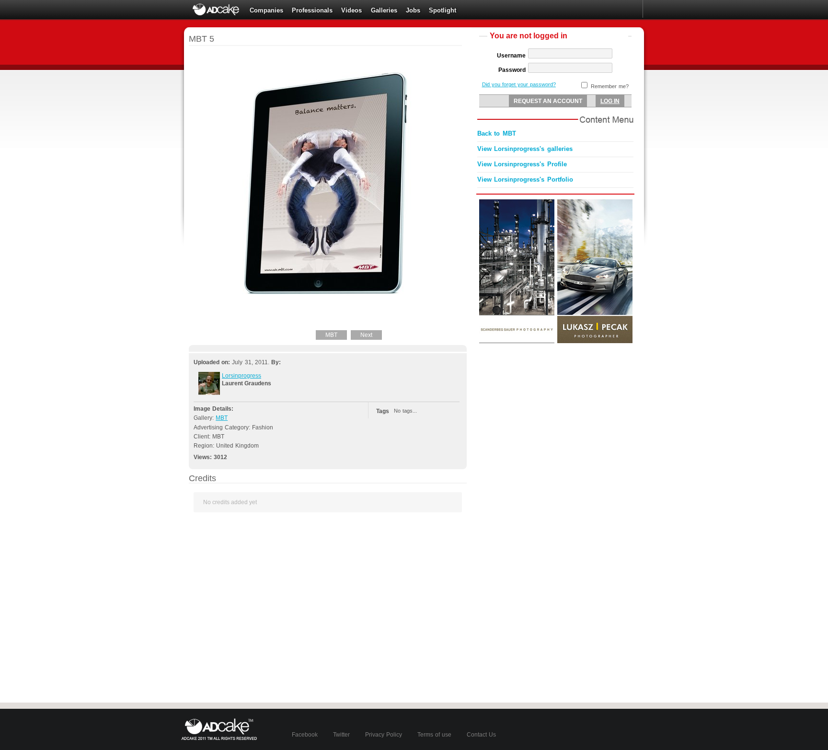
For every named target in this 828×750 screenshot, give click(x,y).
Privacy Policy (383, 734)
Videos (351, 10)
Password (512, 70)
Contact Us (481, 734)
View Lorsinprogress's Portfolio (525, 179)
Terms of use (434, 734)
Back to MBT (496, 133)
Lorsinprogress (241, 375)
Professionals (312, 10)
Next (366, 335)
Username (511, 55)
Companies (266, 10)
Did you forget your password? (519, 84)
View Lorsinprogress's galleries (525, 148)
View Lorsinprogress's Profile (522, 164)
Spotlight (442, 10)
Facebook (305, 734)
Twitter (341, 734)
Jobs (413, 10)
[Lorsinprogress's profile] (209, 393)
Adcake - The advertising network (216, 9)
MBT (331, 335)
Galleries (384, 10)
